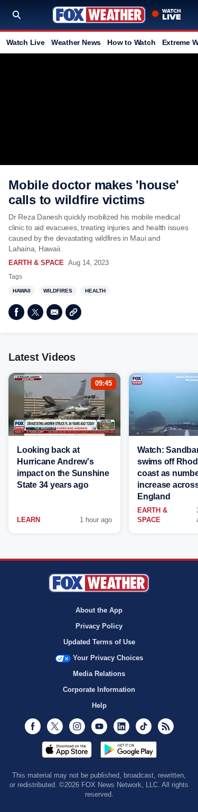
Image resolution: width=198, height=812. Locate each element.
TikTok (144, 726)
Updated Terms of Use (99, 642)
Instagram (77, 726)
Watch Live (25, 42)
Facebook (16, 312)
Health (95, 291)
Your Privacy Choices (108, 658)
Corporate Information (99, 690)
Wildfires (57, 291)
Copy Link (73, 312)
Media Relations (99, 674)
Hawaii (22, 291)
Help (99, 705)
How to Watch (131, 42)
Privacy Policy (99, 626)
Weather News (76, 42)
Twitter (35, 312)
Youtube (99, 726)
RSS (166, 726)
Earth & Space (36, 263)
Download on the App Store (67, 749)
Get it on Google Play (128, 749)
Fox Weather (99, 14)
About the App (99, 610)
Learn (28, 520)
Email (54, 312)
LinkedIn (121, 726)
